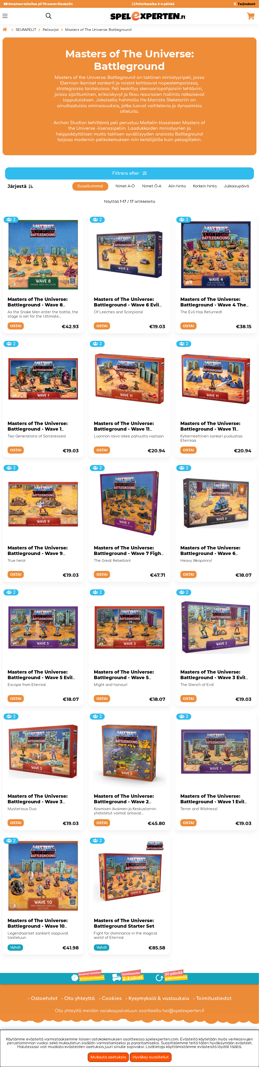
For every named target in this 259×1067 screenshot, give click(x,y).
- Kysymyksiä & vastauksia (157, 998)
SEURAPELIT (26, 30)
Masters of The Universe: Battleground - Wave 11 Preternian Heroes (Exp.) (124, 429)
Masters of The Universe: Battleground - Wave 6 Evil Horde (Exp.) (126, 305)
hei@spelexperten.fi (183, 1011)
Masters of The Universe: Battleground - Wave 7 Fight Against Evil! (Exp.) (128, 553)
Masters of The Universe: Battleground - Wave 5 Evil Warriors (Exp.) (40, 677)
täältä (235, 1047)
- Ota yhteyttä (78, 998)
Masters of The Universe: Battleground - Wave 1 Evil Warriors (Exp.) (212, 801)
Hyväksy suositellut (151, 1057)
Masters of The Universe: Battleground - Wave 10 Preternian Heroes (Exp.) (38, 926)
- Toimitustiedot (212, 998)
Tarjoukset (246, 4)
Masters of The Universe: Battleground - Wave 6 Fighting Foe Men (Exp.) (210, 553)
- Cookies (110, 998)
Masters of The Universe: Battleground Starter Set (124, 923)
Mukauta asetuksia (108, 1057)
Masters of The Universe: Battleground (98, 30)
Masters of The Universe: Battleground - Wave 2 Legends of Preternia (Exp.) (127, 801)
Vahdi (15, 947)
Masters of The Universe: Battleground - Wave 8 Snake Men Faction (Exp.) (39, 305)
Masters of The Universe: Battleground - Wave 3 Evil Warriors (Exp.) (212, 677)
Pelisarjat (51, 30)
